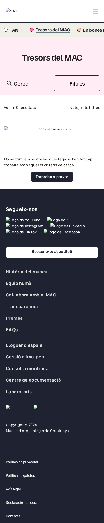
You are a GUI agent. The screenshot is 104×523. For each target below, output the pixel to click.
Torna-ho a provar (52, 177)
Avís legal (13, 489)
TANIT (16, 30)
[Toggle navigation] (95, 11)
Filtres (77, 83)
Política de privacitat (22, 462)
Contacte (13, 516)
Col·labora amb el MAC (31, 294)
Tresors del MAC (53, 30)
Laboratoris (19, 391)
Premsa (14, 318)
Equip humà (19, 283)
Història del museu (27, 271)
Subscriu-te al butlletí (52, 252)
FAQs (12, 329)
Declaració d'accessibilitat (27, 503)
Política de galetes (20, 476)
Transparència (22, 306)
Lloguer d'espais (24, 345)
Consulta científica (27, 368)
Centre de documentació (33, 380)
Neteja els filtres (84, 108)
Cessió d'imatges (25, 356)
